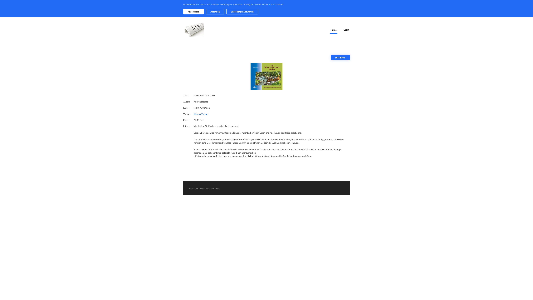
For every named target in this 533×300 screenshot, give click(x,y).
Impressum (193, 188)
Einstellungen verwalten (242, 11)
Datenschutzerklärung (209, 188)
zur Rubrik (340, 57)
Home (333, 29)
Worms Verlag (200, 113)
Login (346, 29)
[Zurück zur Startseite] (193, 30)
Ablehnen (215, 11)
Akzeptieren (193, 11)
